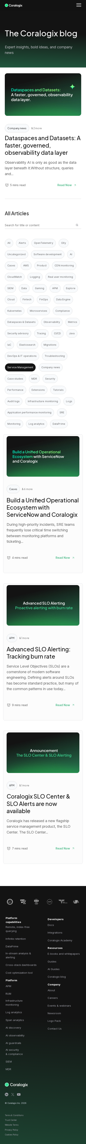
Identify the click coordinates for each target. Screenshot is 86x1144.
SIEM (10, 288)
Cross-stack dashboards (21, 964)
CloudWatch (14, 276)
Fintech (27, 299)
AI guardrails (13, 1043)
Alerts (22, 242)
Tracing (41, 333)
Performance (15, 389)
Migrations (50, 344)
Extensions (38, 389)
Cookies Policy (11, 1134)
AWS (26, 265)
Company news (50, 367)
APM (55, 288)
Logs (69, 401)
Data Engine (63, 299)
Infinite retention (16, 938)
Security (50, 378)
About (51, 990)
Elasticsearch (27, 344)
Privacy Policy (11, 1129)
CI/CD (57, 333)
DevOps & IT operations (22, 355)
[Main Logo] (13, 4)
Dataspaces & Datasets (21, 321)
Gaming (39, 288)
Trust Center (11, 1120)
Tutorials (58, 389)
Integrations (55, 932)
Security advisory (18, 333)
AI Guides (54, 969)
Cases (11, 265)
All (8, 242)
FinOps (43, 299)
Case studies (15, 378)
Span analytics (15, 1020)
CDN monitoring (64, 265)
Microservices (38, 310)
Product (42, 265)
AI (71, 254)
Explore (70, 288)
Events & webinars (59, 1005)
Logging (35, 276)
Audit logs (13, 401)
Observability (52, 321)
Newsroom (54, 1013)
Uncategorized (16, 254)
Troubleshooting (55, 355)
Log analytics (37, 423)
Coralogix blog (57, 976)
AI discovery (13, 1027)
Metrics (72, 321)
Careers (53, 997)
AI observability (15, 1035)
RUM (8, 993)
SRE (62, 412)
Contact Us (55, 1028)
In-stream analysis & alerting (18, 955)
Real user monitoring (60, 276)
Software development (48, 254)
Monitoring (13, 423)
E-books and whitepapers (64, 953)
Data (24, 288)
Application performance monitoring (29, 412)
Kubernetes (14, 310)
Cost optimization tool (19, 972)
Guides (52, 961)
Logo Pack (54, 1020)
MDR (34, 378)
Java (72, 333)
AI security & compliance (14, 1051)
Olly (63, 242)
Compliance (62, 310)
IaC (9, 344)
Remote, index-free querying (18, 929)
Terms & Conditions (14, 1115)
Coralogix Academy (60, 940)
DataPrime (59, 423)
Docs (51, 925)
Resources (55, 948)
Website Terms (11, 1125)
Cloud (11, 299)
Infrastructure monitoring (43, 401)
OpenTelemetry (43, 242)
